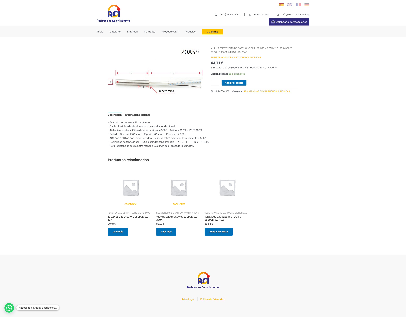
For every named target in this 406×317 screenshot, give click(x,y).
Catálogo (115, 31)
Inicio (100, 31)
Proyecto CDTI (170, 31)
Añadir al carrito (234, 82)
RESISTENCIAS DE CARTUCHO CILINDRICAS (241, 48)
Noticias (191, 31)
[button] (9, 308)
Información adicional (137, 114)
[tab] (115, 115)
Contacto (149, 31)
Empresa (132, 31)
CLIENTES (212, 31)
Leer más (118, 231)
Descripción (115, 114)
